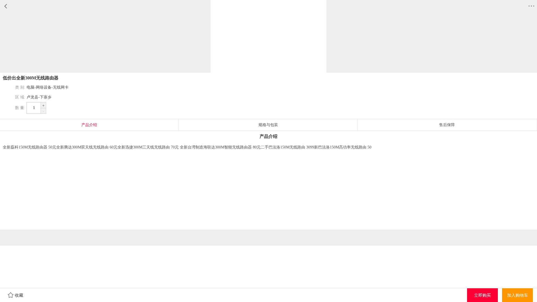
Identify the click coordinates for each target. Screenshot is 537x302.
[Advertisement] (268, 190)
